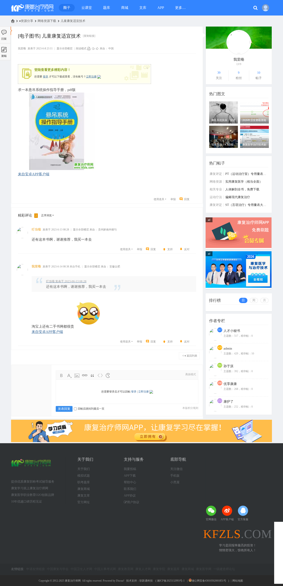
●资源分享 (26, 21)
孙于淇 (228, 366)
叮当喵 (36, 229)
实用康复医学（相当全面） (243, 181)
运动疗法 (216, 197)
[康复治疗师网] (32, 8)
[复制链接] (89, 35)
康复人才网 (143, 569)
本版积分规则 (190, 408)
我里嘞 (22, 48)
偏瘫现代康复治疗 (237, 197)
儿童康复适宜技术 (73, 21)
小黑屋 (175, 482)
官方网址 (83, 502)
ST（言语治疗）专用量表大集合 (246, 205)
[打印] (89, 48)
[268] (215, 392)
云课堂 (86, 8)
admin (228, 348)
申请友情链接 (35, 569)
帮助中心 (130, 482)
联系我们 (130, 489)
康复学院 (159, 569)
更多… (180, 8)
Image (77, 375)
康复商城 (83, 489)
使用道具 (159, 199)
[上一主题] (93, 48)
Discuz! (120, 580)
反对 (186, 249)
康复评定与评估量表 (216, 174)
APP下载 (130, 475)
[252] (215, 410)
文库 (142, 8)
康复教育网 (125, 569)
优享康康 (230, 384)
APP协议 (130, 495)
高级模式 (190, 374)
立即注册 (91, 76)
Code (100, 375)
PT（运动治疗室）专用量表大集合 (246, 174)
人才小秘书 (232, 331)
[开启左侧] (11, 31)
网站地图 (237, 580)
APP (160, 8)
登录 (45, 76)
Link (84, 375)
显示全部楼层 (65, 48)
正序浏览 (46, 215)
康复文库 (83, 495)
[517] (215, 339)
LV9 (239, 64)
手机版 (175, 475)
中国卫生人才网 (81, 569)
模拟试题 (83, 475)
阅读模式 (81, 48)
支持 (170, 249)
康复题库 (173, 569)
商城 (124, 8)
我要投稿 (130, 469)
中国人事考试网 (105, 569)
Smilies (108, 375)
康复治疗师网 (13, 21)
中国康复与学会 (58, 569)
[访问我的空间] (238, 42)
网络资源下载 (47, 21)
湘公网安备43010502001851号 (209, 580)
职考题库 (83, 482)
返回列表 (192, 355)
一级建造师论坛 (224, 569)
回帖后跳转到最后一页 (91, 408)
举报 (173, 199)
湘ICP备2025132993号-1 (171, 580)
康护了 (228, 401)
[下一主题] (97, 48)
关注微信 (176, 469)
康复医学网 (203, 569)
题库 (106, 8)
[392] (215, 375)
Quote (92, 375)
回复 (186, 199)
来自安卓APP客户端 (33, 174)
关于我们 (83, 469)
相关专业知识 (216, 189)
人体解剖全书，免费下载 (242, 189)
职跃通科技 (146, 580)
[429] (215, 357)
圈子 (66, 8)
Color (69, 375)
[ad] (239, 247)
